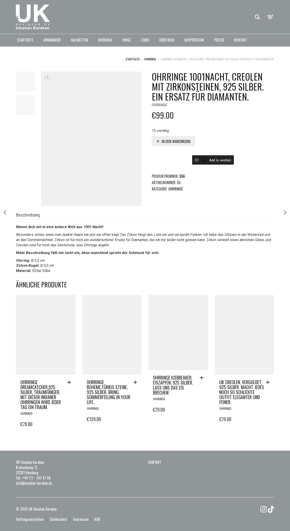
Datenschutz (58, 519)
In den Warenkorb (176, 141)
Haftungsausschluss (30, 519)
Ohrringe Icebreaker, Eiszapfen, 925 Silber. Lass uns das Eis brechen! (173, 385)
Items (145, 40)
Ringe (126, 40)
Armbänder (52, 40)
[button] (70, 382)
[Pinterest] (271, 509)
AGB (97, 519)
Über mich (166, 40)
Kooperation (194, 40)
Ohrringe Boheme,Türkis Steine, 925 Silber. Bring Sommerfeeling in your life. (108, 392)
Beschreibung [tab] (28, 215)
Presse (219, 40)
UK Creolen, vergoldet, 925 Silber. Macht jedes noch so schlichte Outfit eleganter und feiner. (241, 392)
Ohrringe (105, 40)
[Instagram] (263, 509)
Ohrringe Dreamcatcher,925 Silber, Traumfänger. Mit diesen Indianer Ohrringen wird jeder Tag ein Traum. (40, 394)
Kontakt (240, 40)
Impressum (81, 519)
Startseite (25, 40)
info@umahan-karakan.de (34, 483)
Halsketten (79, 40)
